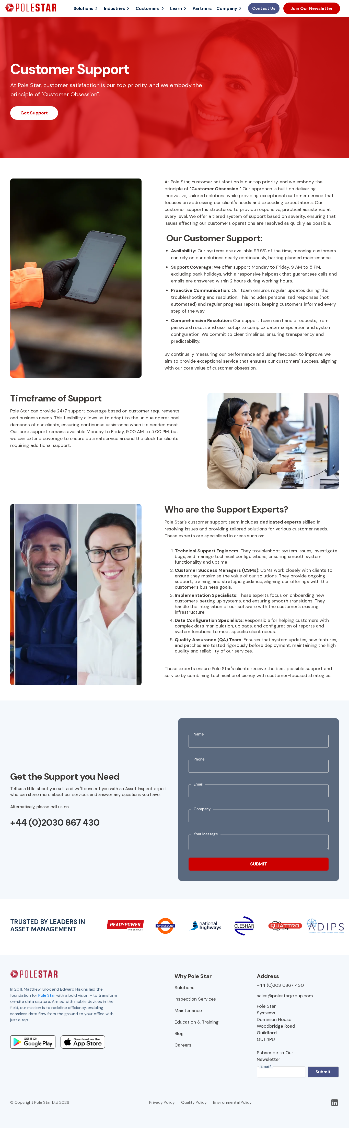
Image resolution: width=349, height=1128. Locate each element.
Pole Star (46, 995)
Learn (176, 8)
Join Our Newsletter (311, 8)
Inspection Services (195, 999)
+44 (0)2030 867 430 (55, 822)
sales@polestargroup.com (285, 996)
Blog (179, 1033)
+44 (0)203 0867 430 (280, 985)
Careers (183, 1045)
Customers (147, 8)
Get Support (34, 113)
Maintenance (188, 1010)
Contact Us (263, 8)
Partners (202, 8)
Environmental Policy (232, 1102)
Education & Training (197, 1022)
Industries (114, 8)
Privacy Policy (162, 1102)
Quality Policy (194, 1102)
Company (226, 8)
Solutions (83, 8)
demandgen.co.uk (76, 1026)
